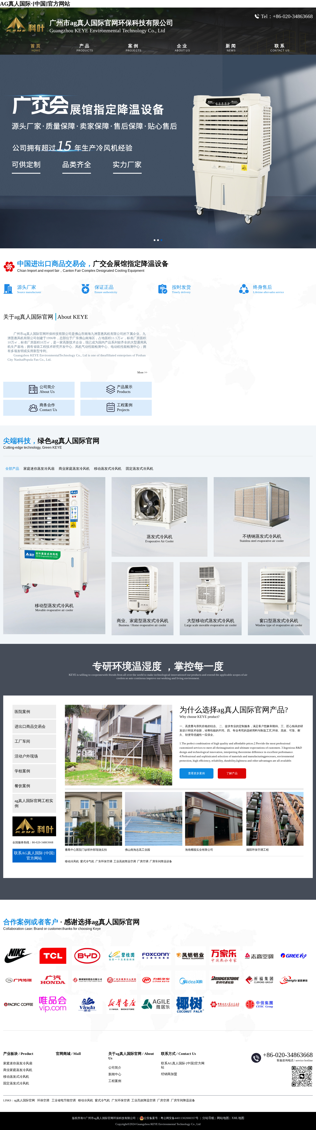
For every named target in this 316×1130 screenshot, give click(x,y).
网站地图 (223, 1118)
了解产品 (232, 773)
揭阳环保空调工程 (257, 849)
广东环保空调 (103, 861)
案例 (134, 47)
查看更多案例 (196, 773)
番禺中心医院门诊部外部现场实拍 (86, 849)
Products (124, 389)
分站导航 (208, 1118)
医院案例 (22, 712)
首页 (36, 47)
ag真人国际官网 (24, 1100)
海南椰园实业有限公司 (199, 849)
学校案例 (22, 771)
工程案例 (114, 1081)
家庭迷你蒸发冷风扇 (38, 468)
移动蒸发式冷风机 (107, 468)
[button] (154, 240)
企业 (182, 47)
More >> (142, 372)
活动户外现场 (26, 756)
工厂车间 (22, 741)
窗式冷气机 (87, 861)
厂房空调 (142, 861)
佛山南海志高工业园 (137, 849)
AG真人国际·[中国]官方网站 (35, 4)
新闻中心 (114, 1074)
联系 (280, 47)
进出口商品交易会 (30, 726)
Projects (124, 407)
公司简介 (114, 1067)
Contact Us (48, 407)
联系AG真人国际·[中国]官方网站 (34, 855)
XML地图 (238, 1118)
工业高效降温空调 (125, 861)
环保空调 (43, 1100)
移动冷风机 (72, 861)
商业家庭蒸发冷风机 (74, 468)
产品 (85, 47)
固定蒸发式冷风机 (139, 468)
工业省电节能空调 (64, 1100)
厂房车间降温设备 (161, 861)
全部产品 (12, 468)
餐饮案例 (22, 786)
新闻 (231, 47)
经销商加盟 (169, 1074)
